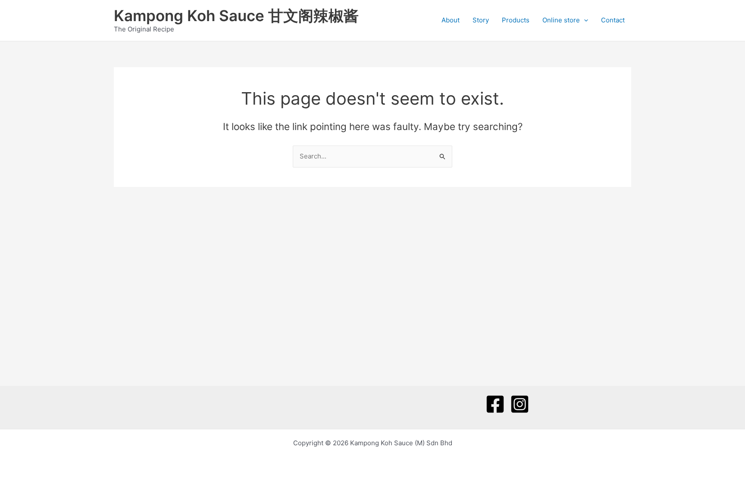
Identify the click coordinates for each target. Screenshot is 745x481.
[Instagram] (519, 404)
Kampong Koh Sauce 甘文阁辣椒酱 (236, 15)
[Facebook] (495, 404)
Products (515, 20)
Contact (613, 20)
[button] (584, 20)
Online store (561, 20)
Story (481, 20)
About (450, 20)
